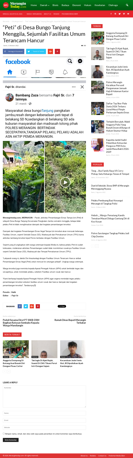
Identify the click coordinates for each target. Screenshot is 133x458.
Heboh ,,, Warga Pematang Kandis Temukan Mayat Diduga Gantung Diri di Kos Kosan (110, 218)
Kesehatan (100, 5)
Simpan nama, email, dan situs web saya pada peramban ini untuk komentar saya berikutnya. (43, 434)
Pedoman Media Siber (70, 14)
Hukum (87, 5)
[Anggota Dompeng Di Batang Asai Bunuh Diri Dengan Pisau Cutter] (16, 349)
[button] (127, 5)
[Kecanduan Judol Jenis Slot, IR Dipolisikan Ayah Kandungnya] (73, 349)
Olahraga (113, 5)
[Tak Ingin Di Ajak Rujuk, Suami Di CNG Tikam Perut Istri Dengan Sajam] (44, 349)
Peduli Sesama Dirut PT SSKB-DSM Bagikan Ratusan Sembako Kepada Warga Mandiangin (21, 323)
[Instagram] (115, 13)
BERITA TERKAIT (12, 334)
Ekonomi (76, 5)
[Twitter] (120, 13)
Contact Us (102, 456)
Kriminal (35, 357)
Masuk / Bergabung (34, 14)
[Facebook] (111, 13)
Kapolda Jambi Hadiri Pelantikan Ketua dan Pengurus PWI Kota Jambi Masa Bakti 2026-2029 (117, 146)
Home (34, 5)
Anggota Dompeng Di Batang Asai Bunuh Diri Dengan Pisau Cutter (14, 363)
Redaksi (56, 14)
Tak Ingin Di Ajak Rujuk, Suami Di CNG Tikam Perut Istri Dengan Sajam (44, 363)
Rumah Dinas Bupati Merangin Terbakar (70, 321)
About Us (47, 14)
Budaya (65, 5)
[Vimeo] (124, 13)
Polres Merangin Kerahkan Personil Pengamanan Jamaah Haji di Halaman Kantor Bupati (117, 88)
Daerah (43, 5)
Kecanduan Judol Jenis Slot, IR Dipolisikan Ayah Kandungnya (71, 363)
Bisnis (55, 5)
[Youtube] (128, 13)
